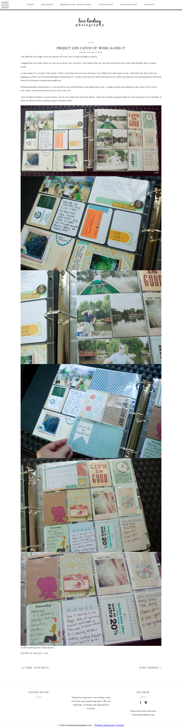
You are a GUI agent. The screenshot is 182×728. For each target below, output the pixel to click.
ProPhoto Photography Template (109, 725)
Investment (106, 4)
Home (30, 4)
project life (40, 653)
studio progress (149, 667)
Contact (149, 4)
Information (129, 4)
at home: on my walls (36, 667)
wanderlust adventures (76, 4)
